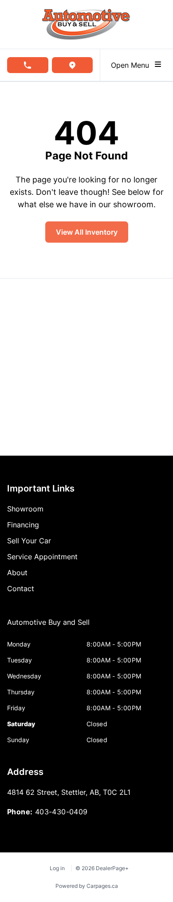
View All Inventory (87, 232)
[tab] (48, 626)
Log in (57, 868)
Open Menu (132, 65)
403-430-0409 (61, 811)
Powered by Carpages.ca (86, 886)
